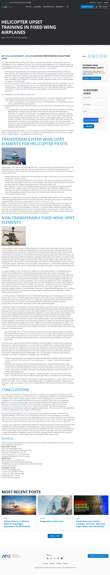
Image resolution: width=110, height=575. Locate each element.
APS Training (22, 37)
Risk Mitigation (48, 6)
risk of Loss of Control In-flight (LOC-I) (59, 77)
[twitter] (97, 56)
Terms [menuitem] (65, 563)
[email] (105, 56)
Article (3, 37)
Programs (37, 6)
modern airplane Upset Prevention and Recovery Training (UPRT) (35, 68)
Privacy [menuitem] (59, 563)
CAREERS (106, 2)
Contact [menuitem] (45, 563)
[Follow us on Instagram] (58, 558)
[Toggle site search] (67, 7)
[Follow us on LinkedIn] (47, 558)
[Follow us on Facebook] (51, 558)
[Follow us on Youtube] (61, 558)
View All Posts (55, 536)
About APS (93, 2)
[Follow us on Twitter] (54, 558)
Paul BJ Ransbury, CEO (17, 56)
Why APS (28, 6)
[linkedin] (93, 56)
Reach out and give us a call (44, 201)
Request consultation (92, 78)
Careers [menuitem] (52, 563)
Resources (59, 6)
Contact (99, 2)
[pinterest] (101, 56)
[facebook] (89, 56)
